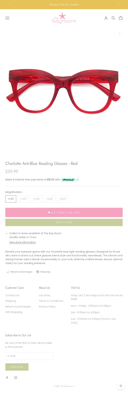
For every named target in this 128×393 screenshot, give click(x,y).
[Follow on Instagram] (15, 377)
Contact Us (12, 295)
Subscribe (17, 366)
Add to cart (64, 222)
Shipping (10, 301)
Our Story (44, 295)
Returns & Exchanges (18, 306)
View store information (22, 242)
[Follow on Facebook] (7, 377)
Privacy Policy (47, 306)
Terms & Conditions (51, 301)
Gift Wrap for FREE (65, 212)
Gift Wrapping (13, 312)
